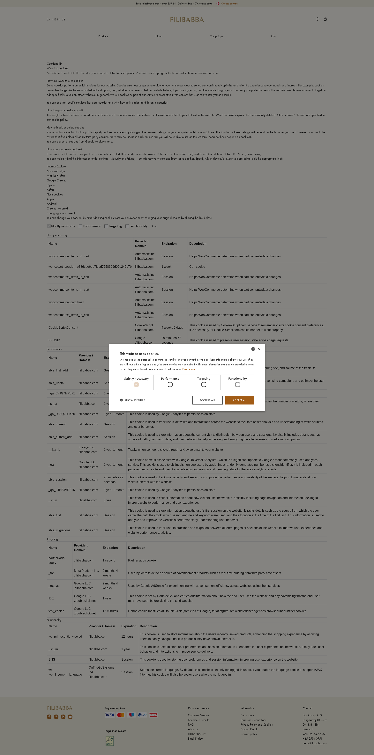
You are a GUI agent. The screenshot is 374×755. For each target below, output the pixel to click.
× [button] (258, 348)
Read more (188, 369)
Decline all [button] (207, 400)
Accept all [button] (240, 400)
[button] (132, 400)
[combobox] (253, 349)
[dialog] (187, 377)
